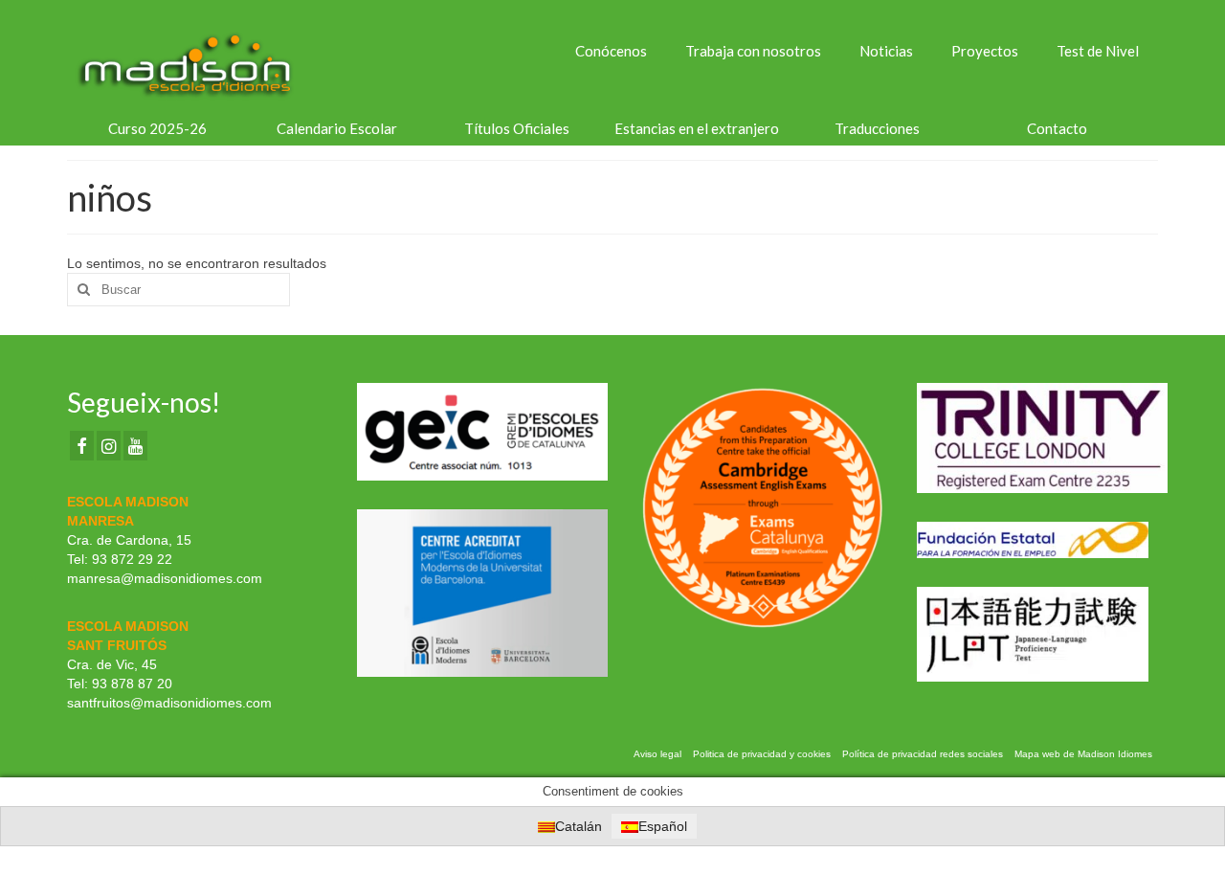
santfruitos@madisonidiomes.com (169, 702)
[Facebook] (82, 445)
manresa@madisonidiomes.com (164, 578)
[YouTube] (135, 445)
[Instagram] (109, 445)
